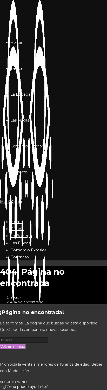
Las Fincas (20, 242)
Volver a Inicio (12, 346)
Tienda (17, 228)
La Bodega (21, 235)
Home (16, 221)
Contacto (19, 256)
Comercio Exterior (28, 249)
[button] (24, 386)
